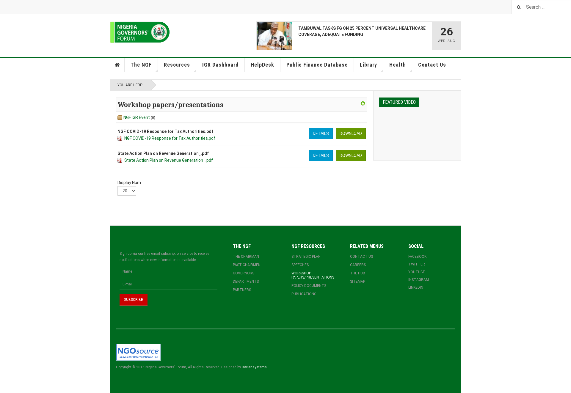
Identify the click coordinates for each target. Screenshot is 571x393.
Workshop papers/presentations (312, 275)
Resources (177, 65)
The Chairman (246, 256)
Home (117, 65)
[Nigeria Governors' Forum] (140, 32)
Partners (242, 290)
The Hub (357, 273)
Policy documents (308, 286)
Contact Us (432, 65)
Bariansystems (254, 367)
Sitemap (357, 281)
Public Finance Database (317, 65)
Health (397, 65)
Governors (243, 273)
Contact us (361, 256)
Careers (358, 265)
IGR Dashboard (220, 65)
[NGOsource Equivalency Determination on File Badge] (138, 352)
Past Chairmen (247, 265)
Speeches (300, 265)
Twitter (416, 264)
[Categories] (362, 103)
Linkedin (415, 287)
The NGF (141, 65)
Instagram (418, 280)
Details (321, 133)
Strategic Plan (306, 256)
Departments (246, 281)
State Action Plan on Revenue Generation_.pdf (168, 160)
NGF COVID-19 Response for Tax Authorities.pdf (169, 138)
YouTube (416, 272)
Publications (303, 294)
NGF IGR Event (136, 117)
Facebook (417, 256)
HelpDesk (262, 65)
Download (351, 133)
